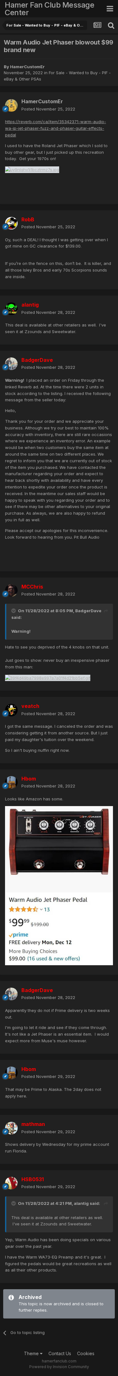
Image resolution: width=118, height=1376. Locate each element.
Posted (48, 108)
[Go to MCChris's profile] (11, 590)
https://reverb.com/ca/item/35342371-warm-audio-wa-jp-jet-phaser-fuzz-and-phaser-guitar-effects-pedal (55, 128)
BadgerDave (88, 610)
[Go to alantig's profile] (11, 308)
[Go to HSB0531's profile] (11, 1183)
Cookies (85, 1353)
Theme (32, 1353)
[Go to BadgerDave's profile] (11, 363)
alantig (81, 1203)
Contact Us (59, 1353)
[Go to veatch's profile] (11, 710)
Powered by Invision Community (59, 1366)
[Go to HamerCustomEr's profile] (11, 105)
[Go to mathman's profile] (11, 1128)
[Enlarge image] (32, 169)
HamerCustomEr (27, 66)
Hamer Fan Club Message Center (49, 8)
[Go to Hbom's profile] (11, 782)
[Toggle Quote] (14, 610)
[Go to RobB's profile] (11, 223)
